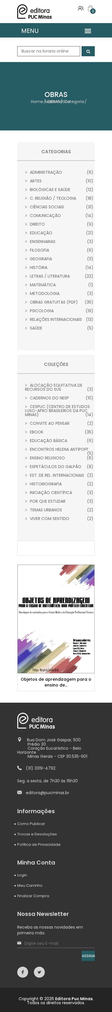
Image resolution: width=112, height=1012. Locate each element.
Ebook (61, 432)
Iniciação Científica (61, 493)
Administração (61, 172)
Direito (61, 224)
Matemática (61, 285)
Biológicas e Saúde (61, 190)
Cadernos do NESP (61, 398)
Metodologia (61, 293)
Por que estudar (61, 501)
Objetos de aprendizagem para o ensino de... (56, 682)
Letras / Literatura (61, 276)
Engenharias (61, 242)
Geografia (61, 259)
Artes (61, 181)
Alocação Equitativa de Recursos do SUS (59, 387)
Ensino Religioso (61, 458)
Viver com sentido (61, 519)
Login (22, 875)
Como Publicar (31, 823)
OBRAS (53, 101)
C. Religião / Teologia (61, 198)
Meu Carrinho (30, 885)
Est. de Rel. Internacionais (61, 475)
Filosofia (61, 250)
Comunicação (61, 216)
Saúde (61, 328)
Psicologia (61, 311)
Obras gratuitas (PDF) (61, 302)
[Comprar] (57, 619)
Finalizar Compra (33, 896)
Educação (61, 233)
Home (37, 101)
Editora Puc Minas (74, 999)
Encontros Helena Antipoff (61, 449)
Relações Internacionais (61, 319)
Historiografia (61, 484)
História (61, 267)
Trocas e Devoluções (37, 834)
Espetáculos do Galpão (61, 467)
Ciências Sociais (61, 207)
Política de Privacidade (39, 844)
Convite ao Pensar (61, 423)
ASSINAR (88, 955)
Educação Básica (61, 441)
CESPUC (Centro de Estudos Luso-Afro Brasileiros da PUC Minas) (59, 411)
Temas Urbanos (61, 510)
